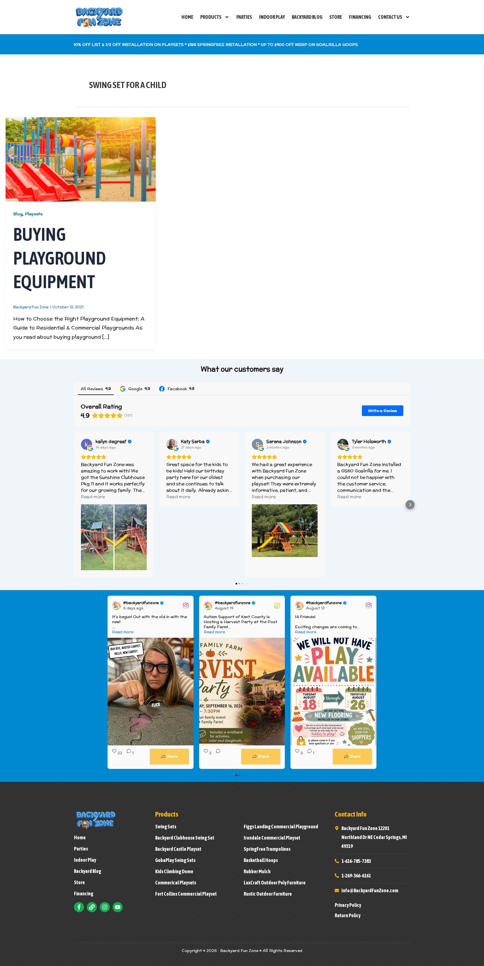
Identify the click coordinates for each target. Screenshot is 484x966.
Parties (244, 17)
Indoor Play (272, 17)
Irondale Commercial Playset (272, 838)
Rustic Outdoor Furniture (268, 894)
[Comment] (216, 756)
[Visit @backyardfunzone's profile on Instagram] (117, 605)
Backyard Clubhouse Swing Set (184, 838)
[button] (73, 504)
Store (335, 17)
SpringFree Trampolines (267, 849)
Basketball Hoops (261, 860)
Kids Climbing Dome (174, 871)
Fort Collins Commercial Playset (186, 894)
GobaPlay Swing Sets (175, 860)
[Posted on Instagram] (185, 605)
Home (187, 17)
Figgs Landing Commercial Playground (281, 826)
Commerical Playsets (175, 883)
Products (211, 17)
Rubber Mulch (257, 871)
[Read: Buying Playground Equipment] (81, 158)
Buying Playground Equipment (59, 258)
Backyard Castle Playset (178, 849)
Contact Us (390, 17)
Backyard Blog (307, 17)
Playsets (34, 214)
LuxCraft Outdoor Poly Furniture (275, 883)
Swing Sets (165, 826)
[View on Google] (86, 444)
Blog (17, 214)
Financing (360, 17)
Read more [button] (93, 496)
